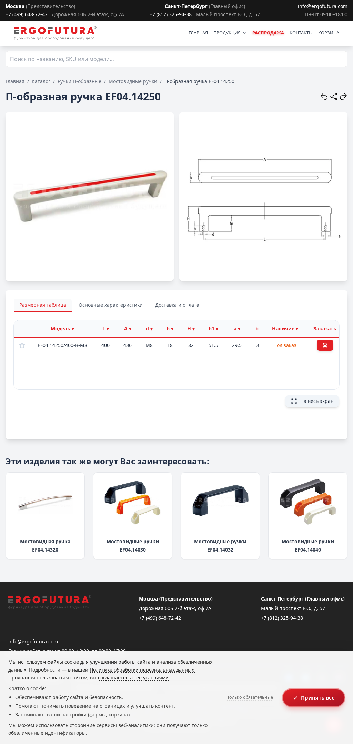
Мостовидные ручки (133, 81)
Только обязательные (250, 697)
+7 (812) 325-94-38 (171, 14)
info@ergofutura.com (322, 6)
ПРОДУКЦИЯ (227, 33)
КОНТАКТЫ (301, 33)
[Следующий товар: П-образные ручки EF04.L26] (343, 96)
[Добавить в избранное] (22, 345)
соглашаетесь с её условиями (134, 677)
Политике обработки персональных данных (142, 669)
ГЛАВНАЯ (198, 33)
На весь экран (317, 401)
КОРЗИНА (328, 33)
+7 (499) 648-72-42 (27, 14)
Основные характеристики (111, 304)
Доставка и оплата (177, 304)
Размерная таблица (42, 304)
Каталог (41, 81)
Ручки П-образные (79, 81)
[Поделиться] (334, 96)
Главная (15, 81)
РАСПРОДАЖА (268, 33)
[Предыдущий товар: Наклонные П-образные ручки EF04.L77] (324, 96)
